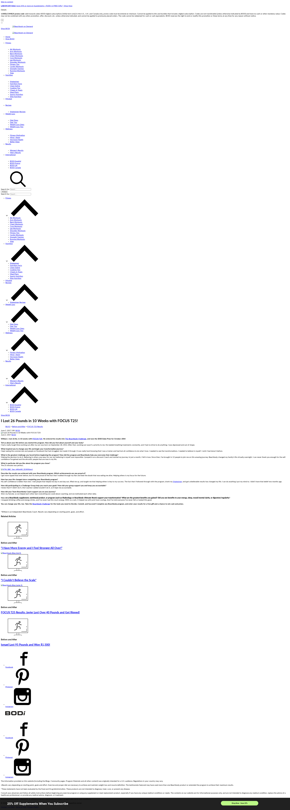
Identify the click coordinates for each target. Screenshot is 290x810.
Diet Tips (13, 122)
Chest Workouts (16, 56)
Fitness (8, 43)
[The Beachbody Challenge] (17, 469)
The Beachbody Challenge (75, 439)
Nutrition (9, 75)
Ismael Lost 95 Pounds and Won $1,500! (25, 644)
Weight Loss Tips (16, 127)
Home (7, 37)
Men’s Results (15, 153)
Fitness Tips (14, 64)
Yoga (12, 73)
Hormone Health (16, 140)
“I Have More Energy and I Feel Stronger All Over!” (31, 548)
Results (8, 144)
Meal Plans (14, 92)
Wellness (9, 129)
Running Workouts (17, 71)
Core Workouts (16, 58)
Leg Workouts (15, 60)
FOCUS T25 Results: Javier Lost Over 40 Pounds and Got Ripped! (40, 612)
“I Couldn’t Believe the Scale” (18, 580)
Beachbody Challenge (41, 504)
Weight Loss (10, 114)
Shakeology (14, 82)
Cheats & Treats (16, 90)
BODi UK (13, 165)
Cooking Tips (15, 88)
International (10, 155)
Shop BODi (5, 29)
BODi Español (15, 161)
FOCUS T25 (37, 439)
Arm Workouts (16, 51)
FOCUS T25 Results (35, 427)
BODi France (15, 163)
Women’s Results (16, 150)
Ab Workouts (15, 49)
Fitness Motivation (17, 135)
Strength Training (17, 69)
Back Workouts (16, 54)
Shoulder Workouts (17, 62)
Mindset (8, 99)
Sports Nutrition (16, 94)
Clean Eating (15, 86)
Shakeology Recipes (17, 112)
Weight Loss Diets (17, 125)
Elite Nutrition (15, 97)
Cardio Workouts (17, 66)
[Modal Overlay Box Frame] (145, 804)
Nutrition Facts (16, 84)
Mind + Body (15, 137)
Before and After (18, 427)
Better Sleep (15, 142)
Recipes (8, 105)
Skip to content (7, 2)
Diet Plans (14, 120)
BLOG (7, 427)
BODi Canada (15, 168)
